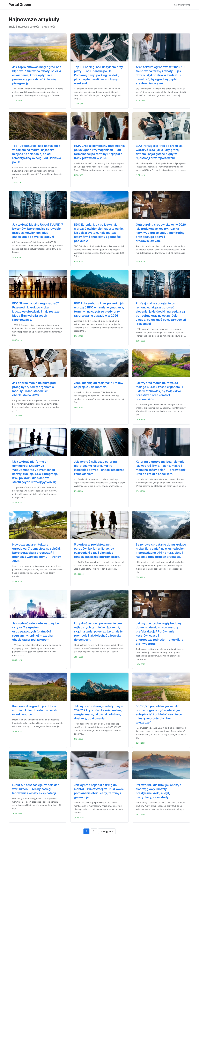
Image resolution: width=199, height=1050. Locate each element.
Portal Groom (20, 4)
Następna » (107, 831)
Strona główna (182, 4)
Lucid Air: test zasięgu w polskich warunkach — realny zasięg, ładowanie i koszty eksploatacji (35, 789)
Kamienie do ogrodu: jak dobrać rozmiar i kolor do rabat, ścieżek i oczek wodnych (35, 710)
